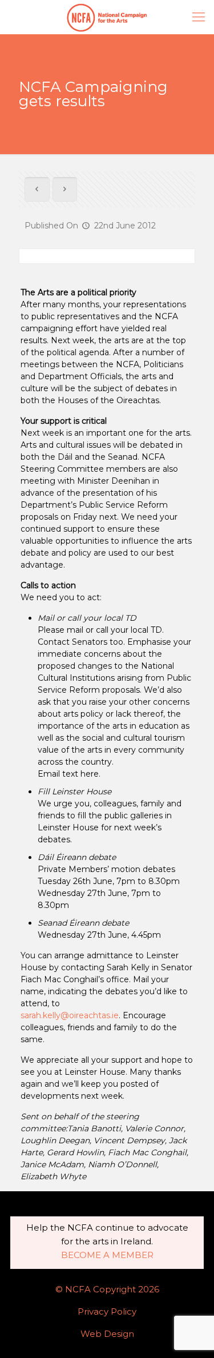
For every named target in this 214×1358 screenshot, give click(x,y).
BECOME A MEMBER (107, 1254)
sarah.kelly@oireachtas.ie (70, 1015)
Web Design (107, 1333)
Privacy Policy (107, 1311)
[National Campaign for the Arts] (107, 17)
